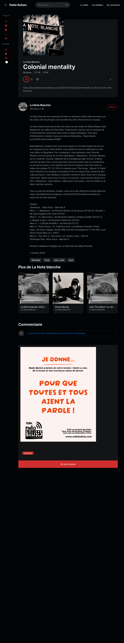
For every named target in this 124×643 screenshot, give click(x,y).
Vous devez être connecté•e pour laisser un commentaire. (57, 333)
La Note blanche (40, 105)
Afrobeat (35, 260)
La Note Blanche (31, 62)
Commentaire (30, 324)
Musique (27, 72)
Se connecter (113, 5)
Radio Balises (18, 5)
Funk (47, 260)
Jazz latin (59, 260)
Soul (71, 260)
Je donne (28, 453)
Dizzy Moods (62, 306)
